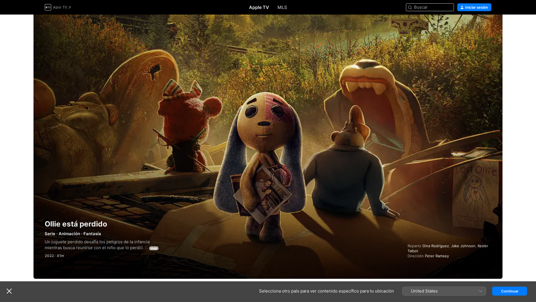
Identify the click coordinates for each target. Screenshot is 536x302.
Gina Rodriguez (435, 246)
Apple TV (259, 7)
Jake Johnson (463, 246)
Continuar (509, 291)
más (154, 248)
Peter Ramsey (437, 256)
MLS (282, 7)
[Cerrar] (9, 291)
